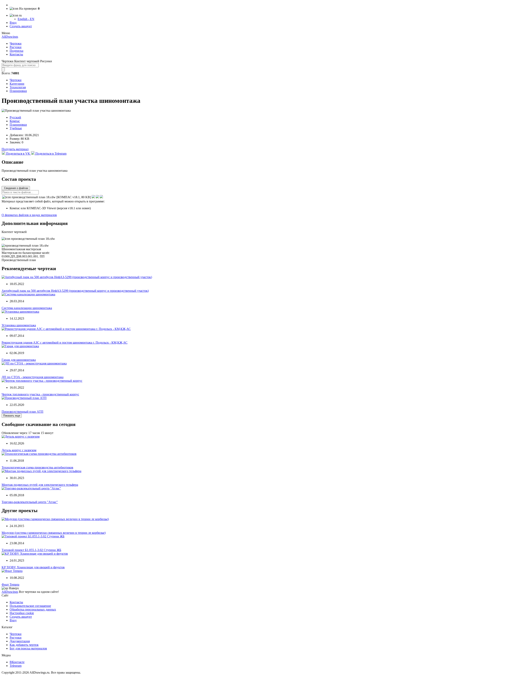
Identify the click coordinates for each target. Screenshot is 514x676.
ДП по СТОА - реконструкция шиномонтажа (32, 377)
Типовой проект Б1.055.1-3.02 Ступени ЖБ (31, 550)
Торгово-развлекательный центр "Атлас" (30, 502)
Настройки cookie (22, 613)
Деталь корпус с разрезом (19, 450)
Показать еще (11, 415)
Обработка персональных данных (33, 609)
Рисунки (15, 47)
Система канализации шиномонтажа (27, 308)
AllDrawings (10, 36)
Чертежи (15, 43)
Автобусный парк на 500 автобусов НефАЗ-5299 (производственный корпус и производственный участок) (75, 290)
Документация (20, 641)
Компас (15, 121)
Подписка (16, 50)
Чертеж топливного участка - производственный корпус (40, 394)
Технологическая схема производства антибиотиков (37, 467)
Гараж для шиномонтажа (19, 359)
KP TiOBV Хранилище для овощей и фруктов (33, 567)
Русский (15, 117)
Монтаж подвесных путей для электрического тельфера (40, 484)
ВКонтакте (17, 662)
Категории (17, 83)
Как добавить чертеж (24, 644)
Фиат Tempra (10, 584)
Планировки (18, 91)
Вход (13, 22)
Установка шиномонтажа (19, 325)
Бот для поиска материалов (28, 648)
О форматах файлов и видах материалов (29, 215)
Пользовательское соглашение (30, 606)
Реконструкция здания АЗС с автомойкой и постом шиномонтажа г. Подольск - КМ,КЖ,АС (64, 342)
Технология (18, 87)
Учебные (16, 128)
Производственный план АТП (22, 411)
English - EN (26, 19)
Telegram (15, 665)
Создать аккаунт (21, 26)
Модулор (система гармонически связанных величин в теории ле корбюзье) (54, 532)
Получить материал (15, 149)
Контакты (16, 54)
